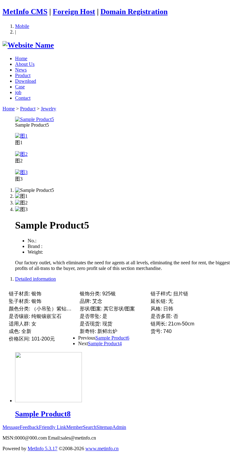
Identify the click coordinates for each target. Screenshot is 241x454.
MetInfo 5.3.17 (42, 448)
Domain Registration (134, 12)
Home (21, 58)
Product (22, 75)
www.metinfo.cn (102, 448)
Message (11, 427)
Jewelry (48, 108)
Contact (22, 98)
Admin (119, 427)
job (18, 92)
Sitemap (104, 427)
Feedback (29, 427)
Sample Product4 (105, 343)
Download (25, 81)
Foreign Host (74, 12)
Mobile (22, 26)
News (21, 69)
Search (89, 427)
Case (20, 86)
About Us (25, 64)
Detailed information (35, 279)
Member (74, 427)
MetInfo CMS (25, 12)
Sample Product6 (112, 337)
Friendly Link (52, 427)
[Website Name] (28, 45)
